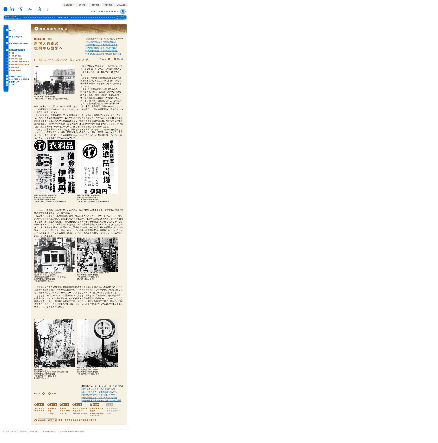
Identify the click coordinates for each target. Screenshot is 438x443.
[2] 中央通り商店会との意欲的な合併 (100, 42)
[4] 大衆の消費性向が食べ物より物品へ (101, 48)
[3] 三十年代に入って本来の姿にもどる (101, 45)
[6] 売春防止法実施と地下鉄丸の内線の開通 (103, 54)
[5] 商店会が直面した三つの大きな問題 (101, 51)
